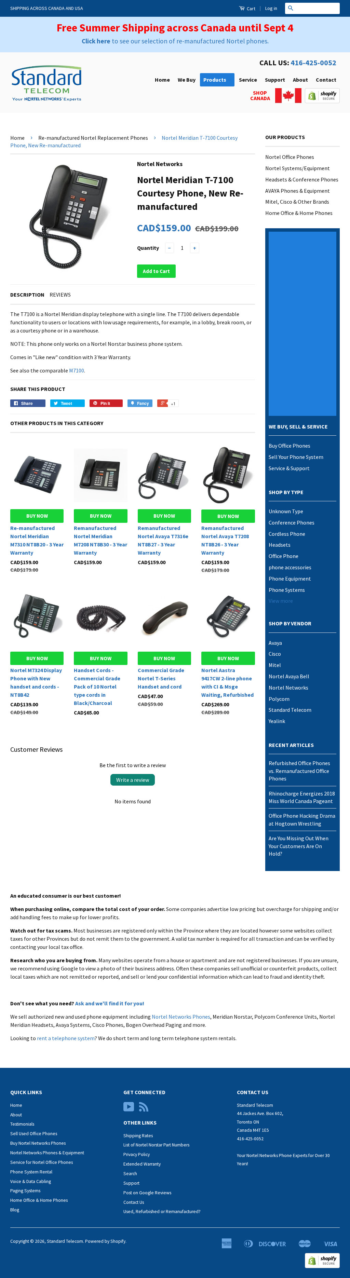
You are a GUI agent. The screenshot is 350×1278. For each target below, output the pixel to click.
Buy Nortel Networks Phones (38, 1143)
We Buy (187, 79)
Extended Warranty (142, 1164)
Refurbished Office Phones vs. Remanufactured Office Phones (299, 771)
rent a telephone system (66, 1038)
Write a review (132, 779)
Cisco (275, 653)
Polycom (279, 698)
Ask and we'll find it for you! (109, 1003)
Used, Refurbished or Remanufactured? (162, 1211)
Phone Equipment (290, 578)
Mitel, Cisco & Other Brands (297, 201)
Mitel (275, 665)
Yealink (277, 721)
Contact (326, 79)
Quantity (148, 247)
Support (275, 79)
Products (215, 79)
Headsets (280, 544)
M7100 (76, 370)
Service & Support (289, 468)
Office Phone (283, 556)
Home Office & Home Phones (299, 212)
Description (27, 294)
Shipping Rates (138, 1136)
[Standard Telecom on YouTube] (128, 1109)
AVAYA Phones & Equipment (297, 190)
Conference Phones (291, 522)
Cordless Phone (287, 533)
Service (248, 79)
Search (130, 1174)
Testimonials (22, 1124)
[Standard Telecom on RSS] (144, 1109)
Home (162, 79)
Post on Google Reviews (147, 1193)
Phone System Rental (31, 1172)
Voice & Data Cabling (30, 1181)
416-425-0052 (313, 62)
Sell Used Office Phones (33, 1134)
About (300, 79)
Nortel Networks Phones (181, 1016)
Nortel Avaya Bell (289, 676)
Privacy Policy (136, 1154)
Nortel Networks (288, 687)
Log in (271, 8)
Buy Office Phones (289, 445)
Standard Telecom (290, 709)
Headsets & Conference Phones (301, 179)
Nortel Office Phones (289, 156)
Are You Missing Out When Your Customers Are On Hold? (298, 846)
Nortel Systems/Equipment (297, 168)
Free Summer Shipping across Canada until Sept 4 (175, 28)
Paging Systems (25, 1191)
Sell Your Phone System (296, 456)
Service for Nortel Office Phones (41, 1162)
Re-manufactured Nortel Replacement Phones (93, 137)
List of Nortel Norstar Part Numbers (156, 1145)
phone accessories (290, 567)
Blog (14, 1210)
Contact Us (133, 1202)
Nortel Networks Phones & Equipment (47, 1153)
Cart (250, 8)
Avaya (275, 642)
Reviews (60, 294)
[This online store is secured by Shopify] (322, 101)
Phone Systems (287, 589)
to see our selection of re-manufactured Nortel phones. (175, 41)
